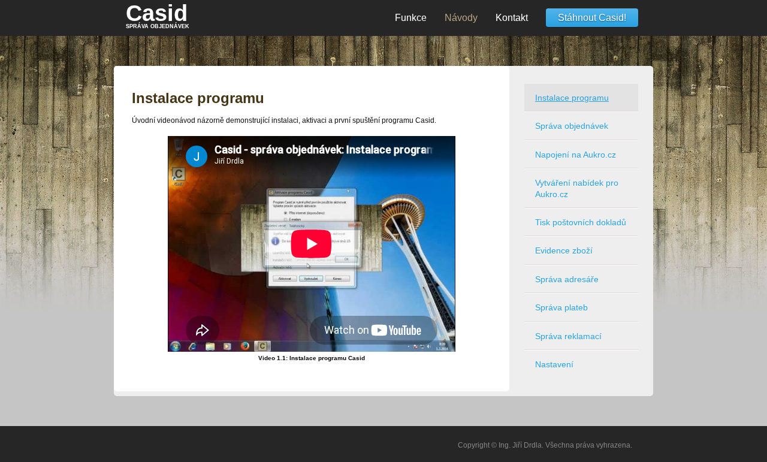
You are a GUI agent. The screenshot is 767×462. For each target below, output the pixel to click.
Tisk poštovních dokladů (580, 222)
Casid (157, 15)
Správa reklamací (568, 336)
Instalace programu (572, 97)
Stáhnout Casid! (592, 18)
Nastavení (554, 364)
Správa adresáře (567, 279)
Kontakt (512, 18)
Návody (461, 18)
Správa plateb (561, 307)
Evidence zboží (564, 250)
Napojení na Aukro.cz (575, 154)
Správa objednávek (571, 126)
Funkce (411, 18)
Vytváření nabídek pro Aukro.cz (576, 188)
